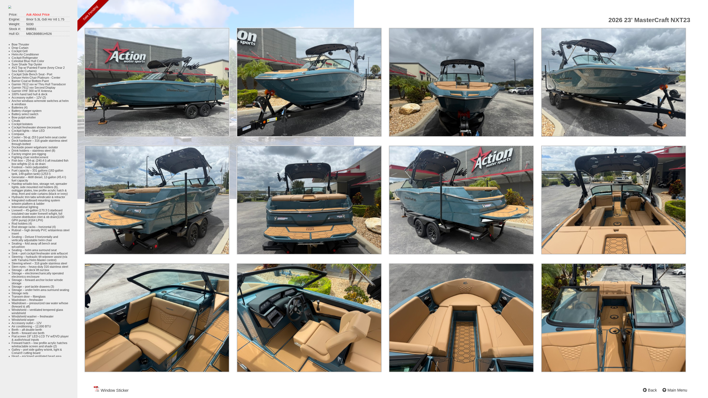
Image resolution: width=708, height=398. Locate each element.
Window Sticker (114, 390)
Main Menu (676, 390)
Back (652, 390)
